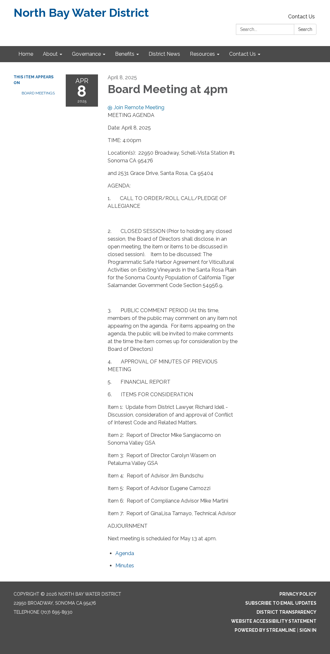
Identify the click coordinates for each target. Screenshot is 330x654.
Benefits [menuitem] (124, 54)
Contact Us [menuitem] (242, 54)
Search (305, 29)
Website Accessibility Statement (273, 621)
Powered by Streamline (265, 630)
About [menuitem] (50, 54)
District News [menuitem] (164, 54)
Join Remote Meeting (139, 107)
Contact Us (301, 17)
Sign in (307, 630)
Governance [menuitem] (86, 54)
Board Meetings (38, 93)
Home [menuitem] (25, 54)
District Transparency (286, 612)
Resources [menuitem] (202, 54)
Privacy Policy (297, 594)
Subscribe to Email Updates (280, 603)
